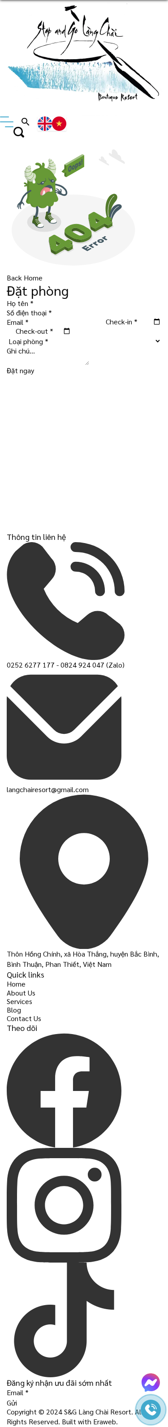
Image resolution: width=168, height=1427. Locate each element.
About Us (21, 992)
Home (16, 983)
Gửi (12, 1402)
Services (19, 1001)
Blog (14, 1009)
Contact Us (24, 1018)
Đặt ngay (20, 370)
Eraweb (104, 1421)
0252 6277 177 (31, 664)
